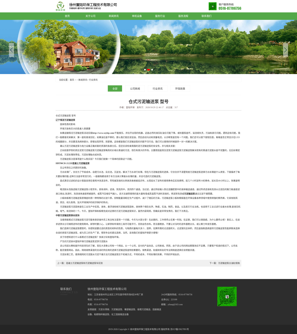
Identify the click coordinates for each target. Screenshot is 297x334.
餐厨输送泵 (129, 309)
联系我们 (206, 16)
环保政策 (180, 88)
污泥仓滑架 (103, 309)
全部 (114, 88)
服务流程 (183, 16)
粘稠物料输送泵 (101, 314)
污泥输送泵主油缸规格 (229, 263)
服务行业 (160, 16)
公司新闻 (135, 88)
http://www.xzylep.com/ (104, 133)
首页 (67, 16)
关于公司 (90, 16)
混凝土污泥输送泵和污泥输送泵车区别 (84, 263)
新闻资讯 (114, 16)
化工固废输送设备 (120, 314)
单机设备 (137, 16)
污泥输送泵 (189, 194)
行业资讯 (93, 80)
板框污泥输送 (143, 309)
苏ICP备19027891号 (179, 329)
